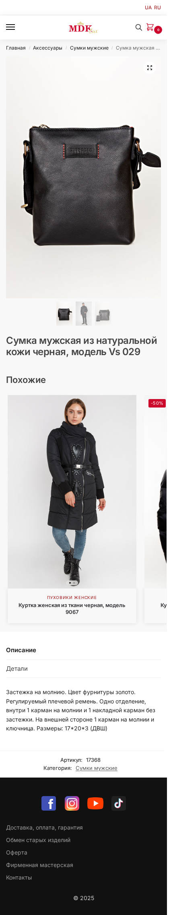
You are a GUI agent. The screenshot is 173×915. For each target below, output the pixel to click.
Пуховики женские (72, 597)
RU (157, 7)
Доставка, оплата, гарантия (44, 827)
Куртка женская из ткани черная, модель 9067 (72, 608)
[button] (151, 27)
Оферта (16, 852)
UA (148, 7)
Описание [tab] (21, 650)
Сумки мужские (89, 48)
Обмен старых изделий (38, 839)
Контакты (19, 877)
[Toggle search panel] (139, 27)
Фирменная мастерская (39, 864)
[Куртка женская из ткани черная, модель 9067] (72, 492)
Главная (16, 48)
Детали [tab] (17, 668)
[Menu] (18, 27)
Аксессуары (47, 48)
